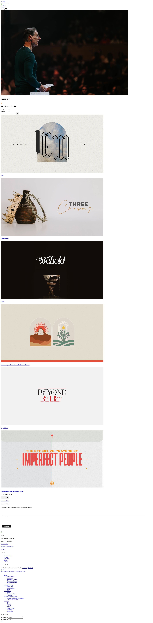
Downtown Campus (12, 581)
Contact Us (3, 549)
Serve (8, 592)
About (5, 575)
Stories (8, 589)
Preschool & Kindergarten (10, 596)
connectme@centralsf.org (7, 546)
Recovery (9, 609)
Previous (3, 501)
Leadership (10, 578)
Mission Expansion (12, 582)
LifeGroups (10, 611)
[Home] (1, 4)
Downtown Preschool (12, 599)
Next (8, 501)
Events (20, 571)
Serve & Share (7, 591)
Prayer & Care (10, 608)
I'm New (3, 1)
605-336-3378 (4, 544)
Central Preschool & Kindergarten (15, 598)
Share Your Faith (11, 593)
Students (9, 604)
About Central (10, 576)
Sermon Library (5, 2)
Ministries (6, 601)
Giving (2, 7)
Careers (6, 561)
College (9, 605)
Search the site (4, 617)
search (2, 9)
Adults (8, 606)
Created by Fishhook (27, 568)
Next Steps (3, 5)
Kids (8, 602)
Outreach (9, 595)
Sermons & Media (8, 585)
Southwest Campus (12, 579)
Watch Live (10, 586)
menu (6, 9)
